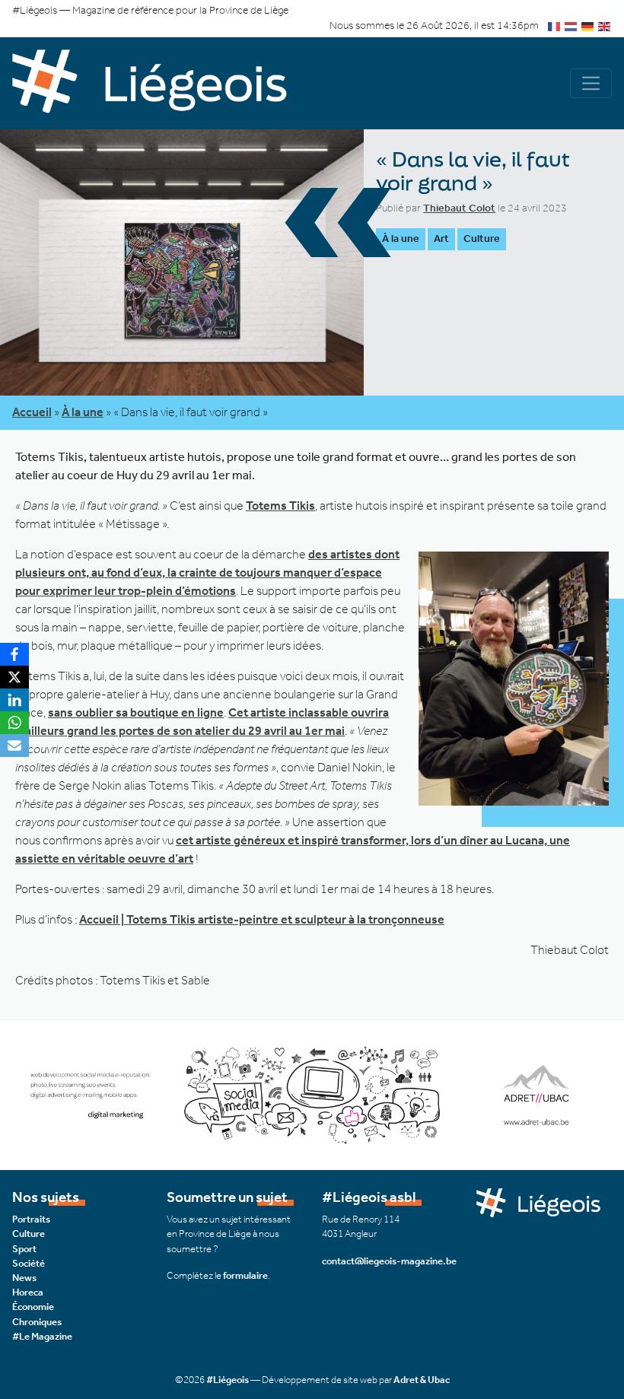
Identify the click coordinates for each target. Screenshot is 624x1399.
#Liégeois (227, 1379)
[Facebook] (14, 654)
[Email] (14, 745)
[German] (588, 25)
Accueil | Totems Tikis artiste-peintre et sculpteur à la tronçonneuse (261, 919)
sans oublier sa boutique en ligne (136, 712)
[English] (605, 25)
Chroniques (37, 1321)
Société (28, 1263)
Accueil (32, 412)
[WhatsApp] (14, 722)
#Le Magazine (42, 1336)
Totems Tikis (280, 505)
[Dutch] (571, 25)
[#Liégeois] (162, 83)
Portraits (31, 1219)
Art (441, 238)
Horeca (27, 1292)
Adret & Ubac (421, 1379)
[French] (555, 25)
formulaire (245, 1275)
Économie (33, 1306)
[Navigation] (591, 83)
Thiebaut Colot (459, 208)
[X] (14, 677)
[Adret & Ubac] (312, 1093)
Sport (24, 1248)
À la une (400, 238)
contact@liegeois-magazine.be (389, 1261)
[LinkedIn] (14, 699)
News (24, 1277)
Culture (481, 238)
